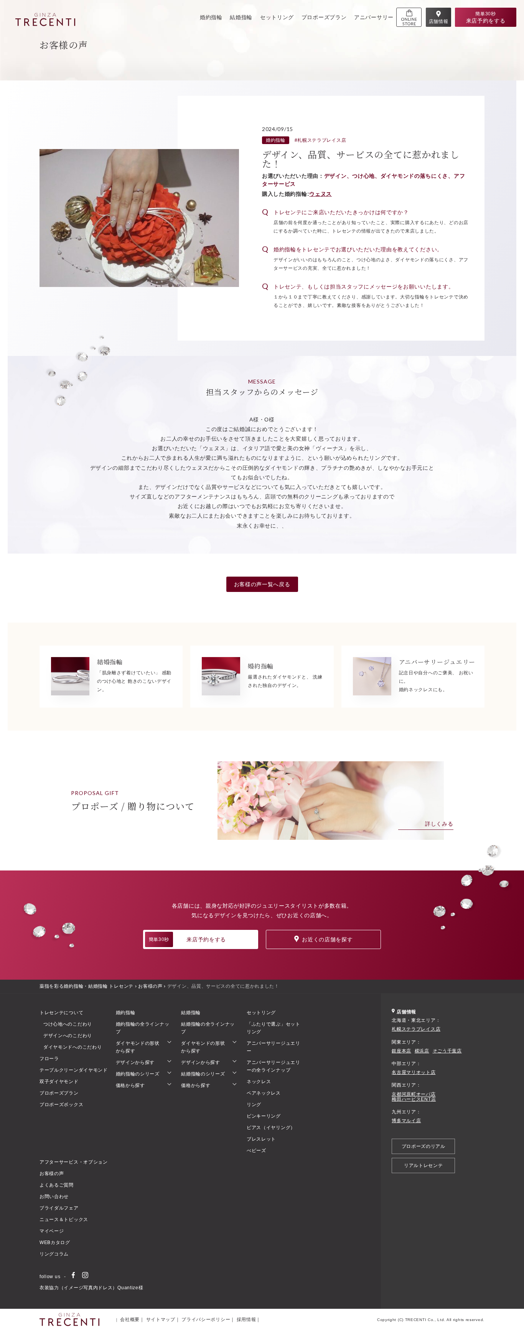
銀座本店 (401, 1051)
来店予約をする (187, 939)
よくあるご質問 (57, 1185)
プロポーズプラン (324, 17)
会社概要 (130, 1319)
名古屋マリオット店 (413, 1072)
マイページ (52, 1231)
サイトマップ (160, 1319)
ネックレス (259, 1081)
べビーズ (256, 1150)
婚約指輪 (211, 17)
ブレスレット (261, 1139)
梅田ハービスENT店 (414, 1099)
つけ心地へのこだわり (67, 1024)
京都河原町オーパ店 (413, 1094)
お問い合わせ (54, 1196)
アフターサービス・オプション (74, 1162)
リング (254, 1104)
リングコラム (54, 1254)
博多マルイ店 (406, 1120)
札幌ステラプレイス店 (416, 1029)
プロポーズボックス (61, 1104)
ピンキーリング (264, 1116)
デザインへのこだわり (67, 1035)
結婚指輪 (241, 17)
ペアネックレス (264, 1093)
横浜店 (422, 1051)
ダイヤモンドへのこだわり (72, 1047)
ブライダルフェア (59, 1208)
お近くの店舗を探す (327, 939)
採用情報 (246, 1319)
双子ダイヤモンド (59, 1081)
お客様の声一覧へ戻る (262, 584)
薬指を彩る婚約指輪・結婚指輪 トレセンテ (86, 986)
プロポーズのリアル (423, 1146)
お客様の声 (150, 986)
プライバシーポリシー (205, 1319)
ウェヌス (320, 194)
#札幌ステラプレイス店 (320, 140)
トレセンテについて (61, 1012)
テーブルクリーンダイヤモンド (74, 1070)
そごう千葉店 (447, 1051)
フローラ (49, 1058)
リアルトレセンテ (423, 1165)
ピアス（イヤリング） (271, 1127)
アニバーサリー (374, 17)
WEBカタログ (55, 1242)
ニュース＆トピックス (64, 1219)
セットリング (277, 17)
